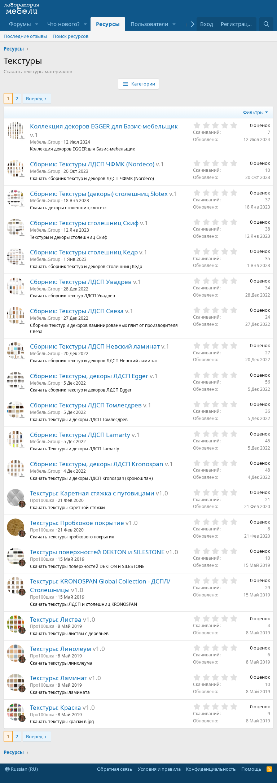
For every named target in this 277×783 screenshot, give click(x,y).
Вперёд (34, 98)
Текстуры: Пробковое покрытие (77, 523)
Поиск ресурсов (70, 36)
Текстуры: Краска (55, 707)
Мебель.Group (45, 142)
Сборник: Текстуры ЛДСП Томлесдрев (86, 405)
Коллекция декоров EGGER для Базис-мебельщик (104, 126)
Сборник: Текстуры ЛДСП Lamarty (80, 434)
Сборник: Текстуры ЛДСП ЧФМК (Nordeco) (92, 164)
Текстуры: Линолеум (60, 648)
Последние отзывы (25, 36)
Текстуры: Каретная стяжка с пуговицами (92, 493)
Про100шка (42, 500)
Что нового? (63, 23)
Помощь (251, 769)
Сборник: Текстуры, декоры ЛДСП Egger (89, 376)
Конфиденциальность (211, 769)
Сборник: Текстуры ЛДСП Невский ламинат (95, 346)
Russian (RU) (24, 769)
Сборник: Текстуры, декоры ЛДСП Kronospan (96, 464)
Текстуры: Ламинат (58, 678)
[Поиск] (266, 24)
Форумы (20, 23)
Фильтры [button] (253, 112)
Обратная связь (114, 769)
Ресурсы (108, 23)
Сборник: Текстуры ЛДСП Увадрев (81, 281)
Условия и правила (159, 769)
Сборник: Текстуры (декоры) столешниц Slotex (99, 193)
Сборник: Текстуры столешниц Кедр (84, 252)
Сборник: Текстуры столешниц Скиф (84, 223)
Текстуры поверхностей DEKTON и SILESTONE (97, 552)
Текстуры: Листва (56, 619)
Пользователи (149, 23)
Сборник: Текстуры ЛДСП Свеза (77, 311)
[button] (37, 24)
